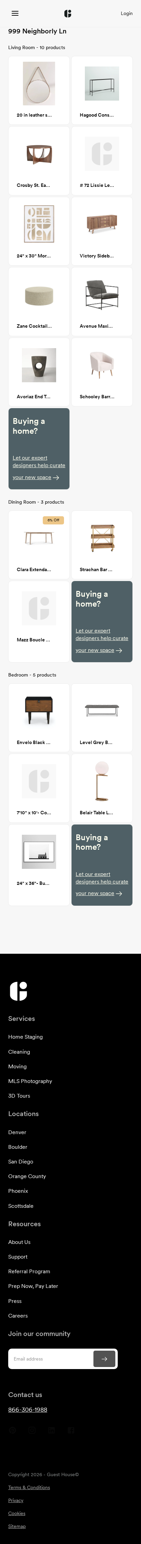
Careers (18, 1315)
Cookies (16, 1513)
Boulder (17, 1147)
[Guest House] (15, 13)
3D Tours (19, 1096)
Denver (17, 1132)
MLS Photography (30, 1081)
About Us (19, 1242)
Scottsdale (21, 1206)
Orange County (27, 1176)
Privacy (15, 1500)
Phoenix (18, 1191)
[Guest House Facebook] (71, 1433)
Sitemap (17, 1526)
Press (15, 1301)
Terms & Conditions (29, 1487)
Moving (17, 1066)
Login (127, 13)
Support (17, 1256)
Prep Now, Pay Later (33, 1286)
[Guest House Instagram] (32, 1433)
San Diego (20, 1161)
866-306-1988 (27, 1409)
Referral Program (29, 1271)
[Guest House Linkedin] (51, 1433)
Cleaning (19, 1052)
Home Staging (25, 1037)
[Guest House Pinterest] (12, 1433)
